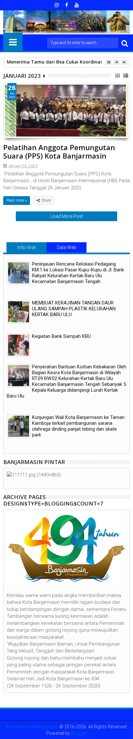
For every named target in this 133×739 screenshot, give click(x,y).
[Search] (124, 43)
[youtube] (76, 5)
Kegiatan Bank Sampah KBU (61, 336)
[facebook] (66, 5)
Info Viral (26, 247)
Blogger (79, 733)
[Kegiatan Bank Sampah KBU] (18, 345)
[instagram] (56, 5)
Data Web (66, 247)
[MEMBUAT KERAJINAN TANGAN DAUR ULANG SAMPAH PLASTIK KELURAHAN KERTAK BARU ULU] (18, 311)
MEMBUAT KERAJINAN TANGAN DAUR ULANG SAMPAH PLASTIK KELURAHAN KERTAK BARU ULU (74, 308)
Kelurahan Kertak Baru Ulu (32, 726)
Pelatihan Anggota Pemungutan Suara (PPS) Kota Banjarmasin (59, 151)
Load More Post (66, 216)
